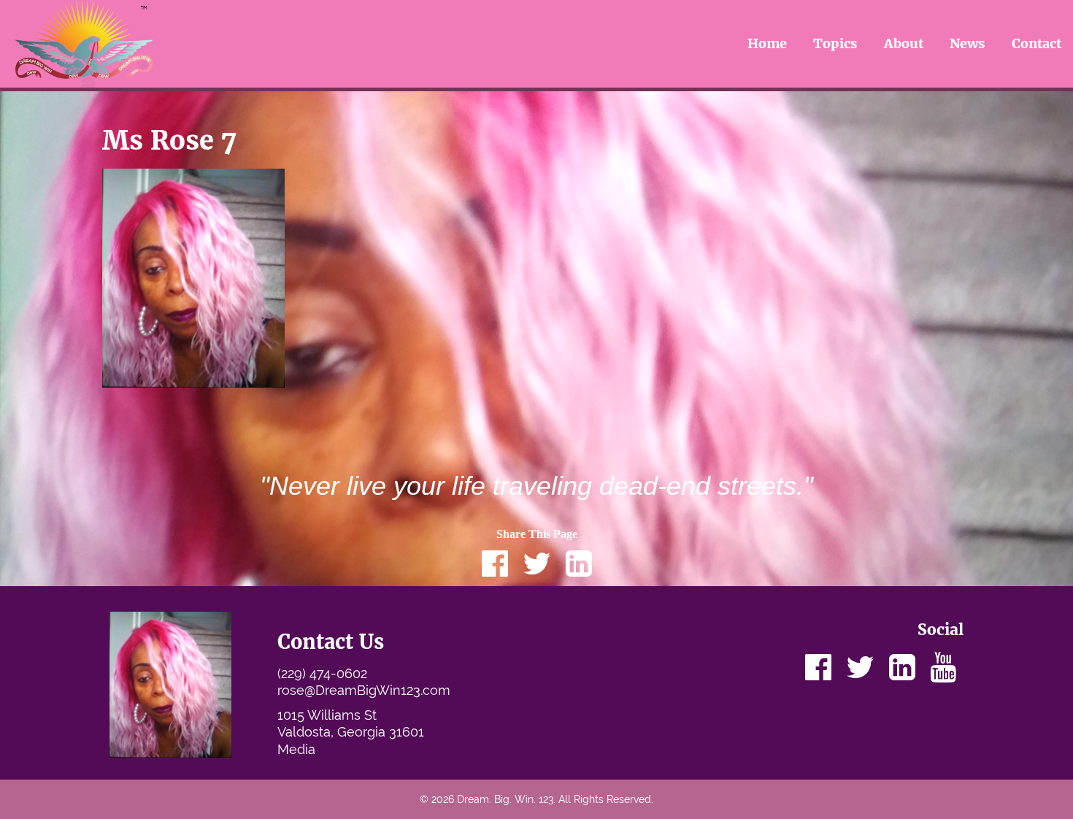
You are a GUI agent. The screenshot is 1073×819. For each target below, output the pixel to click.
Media (296, 749)
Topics (835, 43)
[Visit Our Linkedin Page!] (902, 667)
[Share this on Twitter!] (537, 563)
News (967, 43)
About (903, 43)
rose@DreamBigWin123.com (363, 690)
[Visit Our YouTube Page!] (943, 667)
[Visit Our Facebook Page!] (818, 667)
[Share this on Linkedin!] (579, 563)
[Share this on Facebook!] (495, 563)
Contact (1036, 43)
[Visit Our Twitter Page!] (860, 667)
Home (767, 43)
